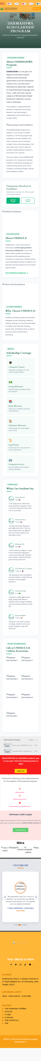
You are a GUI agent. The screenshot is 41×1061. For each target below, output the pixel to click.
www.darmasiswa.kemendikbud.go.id (19, 806)
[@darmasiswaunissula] (20, 795)
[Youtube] (15, 964)
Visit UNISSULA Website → (16, 273)
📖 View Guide (27, 200)
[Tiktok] (25, 964)
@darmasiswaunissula (19, 799)
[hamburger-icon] (35, 8)
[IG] (20, 964)
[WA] (30, 964)
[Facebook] (11, 964)
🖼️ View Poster (13, 200)
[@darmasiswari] (20, 789)
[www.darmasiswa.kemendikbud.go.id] (20, 803)
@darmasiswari (19, 792)
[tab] (20, 745)
